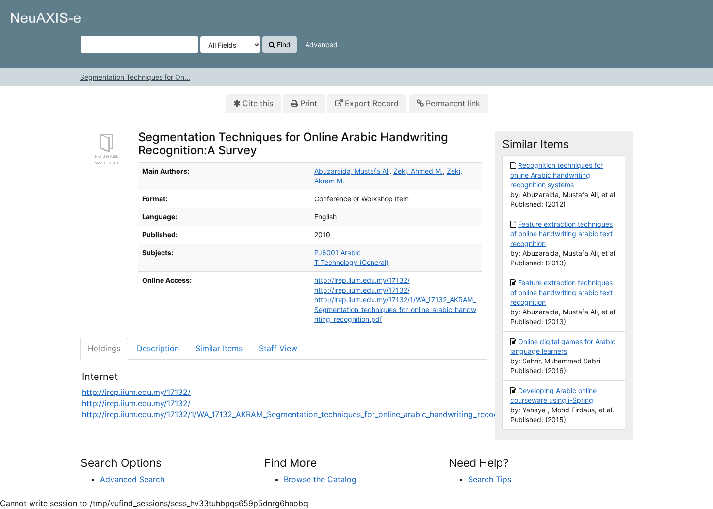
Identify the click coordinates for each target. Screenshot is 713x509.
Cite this (258, 103)
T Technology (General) (351, 262)
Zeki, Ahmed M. (418, 171)
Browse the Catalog (320, 479)
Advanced (321, 44)
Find (283, 44)
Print (308, 103)
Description (158, 348)
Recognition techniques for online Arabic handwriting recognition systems (556, 175)
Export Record (372, 103)
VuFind (31, 15)
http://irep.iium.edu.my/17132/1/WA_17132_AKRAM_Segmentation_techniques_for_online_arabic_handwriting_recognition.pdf (395, 309)
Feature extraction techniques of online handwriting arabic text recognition (561, 233)
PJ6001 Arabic (337, 252)
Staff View (278, 348)
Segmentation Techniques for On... (135, 77)
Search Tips (489, 479)
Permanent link (453, 103)
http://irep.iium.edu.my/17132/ (362, 280)
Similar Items (219, 348)
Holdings (104, 348)
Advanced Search (132, 479)
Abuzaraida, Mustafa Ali (351, 171)
